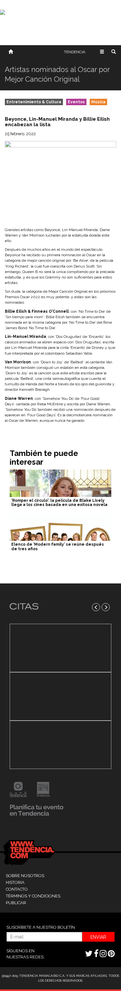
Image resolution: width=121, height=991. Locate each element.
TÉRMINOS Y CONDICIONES (33, 896)
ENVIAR (98, 937)
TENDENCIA (74, 52)
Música (98, 102)
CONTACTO (17, 889)
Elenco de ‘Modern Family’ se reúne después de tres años (57, 546)
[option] (60, 696)
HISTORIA (15, 882)
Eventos (76, 102)
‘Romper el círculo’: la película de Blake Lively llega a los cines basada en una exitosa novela (59, 502)
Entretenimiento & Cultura (33, 102)
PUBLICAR (16, 902)
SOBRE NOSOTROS (25, 875)
